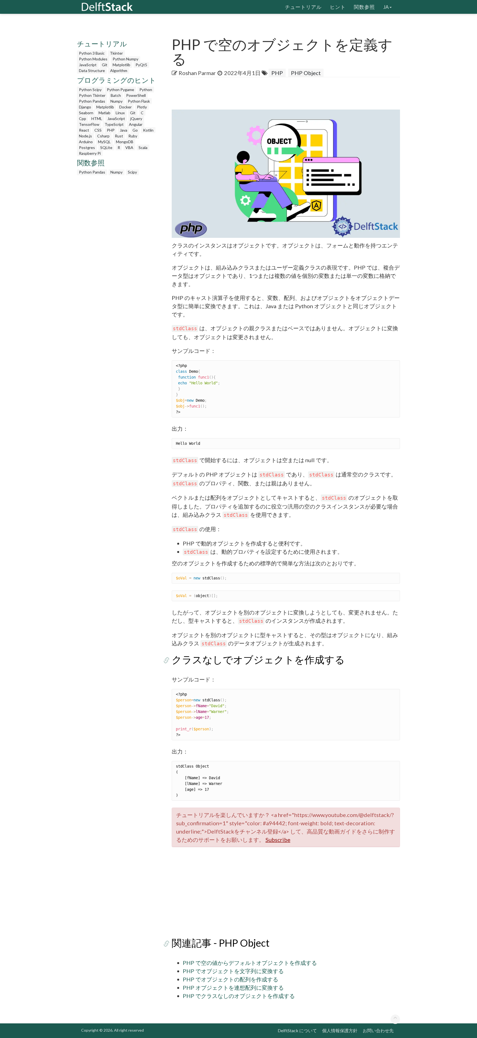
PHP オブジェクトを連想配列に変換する (233, 987)
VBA (129, 147)
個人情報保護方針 (339, 1030)
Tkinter (116, 53)
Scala (143, 147)
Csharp (103, 136)
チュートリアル (303, 7)
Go (135, 130)
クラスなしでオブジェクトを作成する (258, 659)
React (84, 130)
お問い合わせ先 (378, 1030)
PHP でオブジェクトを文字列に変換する (233, 971)
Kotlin (148, 130)
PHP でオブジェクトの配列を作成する (230, 979)
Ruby (132, 136)
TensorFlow (89, 124)
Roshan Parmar (197, 73)
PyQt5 (141, 64)
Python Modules (93, 59)
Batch (116, 95)
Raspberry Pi (90, 153)
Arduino (86, 141)
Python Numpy (125, 59)
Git (104, 64)
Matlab (104, 112)
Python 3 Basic (92, 53)
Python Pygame (120, 89)
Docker (125, 107)
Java (123, 130)
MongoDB (124, 141)
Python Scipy (90, 89)
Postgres (87, 147)
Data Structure (92, 70)
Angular (135, 124)
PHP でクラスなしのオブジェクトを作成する (239, 995)
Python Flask (139, 101)
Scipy (132, 172)
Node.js (85, 136)
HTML (96, 118)
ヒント (338, 7)
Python (145, 89)
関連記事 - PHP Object (220, 943)
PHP (111, 130)
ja (386, 7)
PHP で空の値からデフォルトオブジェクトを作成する (250, 962)
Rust (119, 136)
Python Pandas (92, 101)
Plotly (142, 107)
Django (85, 107)
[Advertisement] (22, 106)
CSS (98, 130)
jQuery (136, 118)
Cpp (82, 118)
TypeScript (114, 124)
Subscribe (278, 839)
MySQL (104, 141)
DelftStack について (297, 1030)
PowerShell (136, 95)
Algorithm (118, 70)
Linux (120, 112)
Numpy (116, 101)
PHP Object (306, 73)
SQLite (106, 147)
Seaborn (86, 112)
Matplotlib (121, 64)
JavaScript (88, 64)
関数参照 (364, 7)
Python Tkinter (92, 95)
